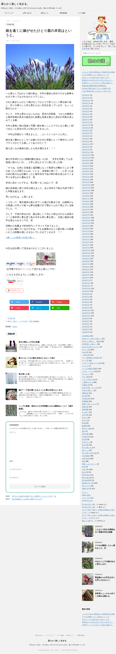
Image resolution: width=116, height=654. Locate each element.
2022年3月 (86, 209)
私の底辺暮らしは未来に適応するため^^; (27, 499)
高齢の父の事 (87, 488)
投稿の (86, 495)
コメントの (88, 498)
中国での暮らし (87, 390)
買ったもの (86, 486)
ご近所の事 (86, 355)
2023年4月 (86, 174)
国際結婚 (85, 393)
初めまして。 (45, 13)
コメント (12, 432)
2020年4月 (86, 272)
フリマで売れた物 (88, 379)
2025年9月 (86, 106)
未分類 (84, 439)
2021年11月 (86, 220)
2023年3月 (86, 177)
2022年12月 (86, 185)
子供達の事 (11, 318)
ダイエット (86, 374)
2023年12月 (86, 152)
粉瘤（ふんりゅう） (89, 464)
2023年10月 (86, 158)
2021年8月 (86, 228)
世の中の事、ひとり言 (90, 388)
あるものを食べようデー (90, 347)
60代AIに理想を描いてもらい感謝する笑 (96, 88)
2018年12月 (86, 310)
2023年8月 (86, 163)
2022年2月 (86, 212)
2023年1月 (86, 182)
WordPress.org (87, 500)
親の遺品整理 (87, 480)
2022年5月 (86, 204)
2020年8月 (86, 261)
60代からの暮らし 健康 (91, 341)
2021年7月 (86, 231)
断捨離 (84, 426)
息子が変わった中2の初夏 (29, 342)
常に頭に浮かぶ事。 (89, 504)
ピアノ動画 (81, 13)
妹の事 (84, 396)
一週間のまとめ (87, 382)
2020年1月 (86, 280)
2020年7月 (86, 264)
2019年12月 (86, 283)
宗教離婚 (85, 401)
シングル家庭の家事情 (90, 369)
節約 (83, 461)
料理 (83, 423)
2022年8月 (86, 196)
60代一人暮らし (13, 321)
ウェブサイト (14, 477)
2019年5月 (86, 297)
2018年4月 (86, 327)
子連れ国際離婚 (34, 321)
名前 (11, 461)
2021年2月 (86, 245)
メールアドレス (15, 469)
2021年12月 (86, 218)
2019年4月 (86, 299)
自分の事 (85, 469)
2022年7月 (86, 198)
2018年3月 (86, 329)
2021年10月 (86, 223)
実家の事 (85, 407)
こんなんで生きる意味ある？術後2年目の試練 (98, 72)
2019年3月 (86, 302)
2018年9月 (86, 318)
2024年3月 (86, 144)
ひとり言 (85, 360)
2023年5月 (86, 171)
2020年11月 (86, 253)
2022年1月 (86, 215)
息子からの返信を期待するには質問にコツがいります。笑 (34, 496)
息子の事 (85, 415)
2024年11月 (86, 128)
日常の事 (85, 434)
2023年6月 (86, 168)
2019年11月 (86, 286)
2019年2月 (86, 305)
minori (14, 327)
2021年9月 (86, 226)
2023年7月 (86, 166)
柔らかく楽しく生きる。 (15, 3)
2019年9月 (86, 291)
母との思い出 (87, 448)
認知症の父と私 (87, 483)
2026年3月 (86, 98)
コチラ (84, 49)
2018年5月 (86, 324)
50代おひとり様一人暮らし (91, 339)
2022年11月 (86, 188)
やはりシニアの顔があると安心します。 (96, 77)
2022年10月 (86, 190)
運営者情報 (63, 13)
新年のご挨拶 (87, 428)
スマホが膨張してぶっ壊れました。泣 (95, 75)
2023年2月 (86, 179)
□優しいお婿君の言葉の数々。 (21, 237)
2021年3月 (86, 242)
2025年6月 (86, 109)
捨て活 (84, 420)
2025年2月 (86, 119)
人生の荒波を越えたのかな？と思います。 (97, 91)
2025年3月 (86, 117)
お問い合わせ (27, 13)
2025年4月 (86, 114)
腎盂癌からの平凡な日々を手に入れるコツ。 (98, 80)
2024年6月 (86, 136)
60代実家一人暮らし (89, 344)
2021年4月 (86, 239)
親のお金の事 (87, 477)
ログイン (85, 492)
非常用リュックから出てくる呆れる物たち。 (98, 83)
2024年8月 (86, 133)
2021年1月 (86, 247)
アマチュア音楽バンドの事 (91, 363)
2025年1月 (86, 122)
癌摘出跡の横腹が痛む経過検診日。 (94, 86)
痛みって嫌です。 (88, 521)
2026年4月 (86, 95)
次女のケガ (86, 442)
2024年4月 (86, 141)
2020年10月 (86, 256)
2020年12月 (86, 250)
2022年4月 (86, 207)
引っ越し (85, 412)
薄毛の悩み (86, 475)
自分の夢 (85, 472)
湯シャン (85, 450)
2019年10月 (86, 288)
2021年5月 (86, 237)
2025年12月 (86, 100)
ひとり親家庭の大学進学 (90, 358)
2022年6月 (86, 201)
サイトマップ (9, 13)
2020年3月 (86, 275)
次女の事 (85, 445)
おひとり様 (86, 349)
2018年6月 (86, 321)
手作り (84, 418)
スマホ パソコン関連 (90, 371)
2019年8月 (86, 294)
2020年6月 (86, 267)
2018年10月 (86, 316)
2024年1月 (86, 149)
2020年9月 (86, 258)
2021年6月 (86, 234)
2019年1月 (86, 307)
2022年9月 (86, 193)
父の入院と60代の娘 (89, 453)
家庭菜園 (85, 409)
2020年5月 (86, 269)
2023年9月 (86, 160)
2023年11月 (86, 155)
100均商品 (85, 336)
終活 (83, 467)
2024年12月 (86, 125)
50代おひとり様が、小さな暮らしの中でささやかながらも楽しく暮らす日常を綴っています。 (58, 645)
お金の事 (85, 352)
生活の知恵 (86, 458)
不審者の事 (86, 385)
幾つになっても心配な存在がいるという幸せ (37, 358)
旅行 (83, 431)
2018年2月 (86, 332)
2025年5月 (86, 111)
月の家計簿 (86, 437)
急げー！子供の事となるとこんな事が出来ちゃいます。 (41, 390)
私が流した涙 (24, 374)
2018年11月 (86, 313)
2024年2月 (86, 147)
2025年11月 (86, 103)
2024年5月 (86, 139)
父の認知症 (86, 456)
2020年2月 (86, 277)
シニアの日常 (23, 321)
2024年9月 (86, 130)
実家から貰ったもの (89, 404)
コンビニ (85, 366)
